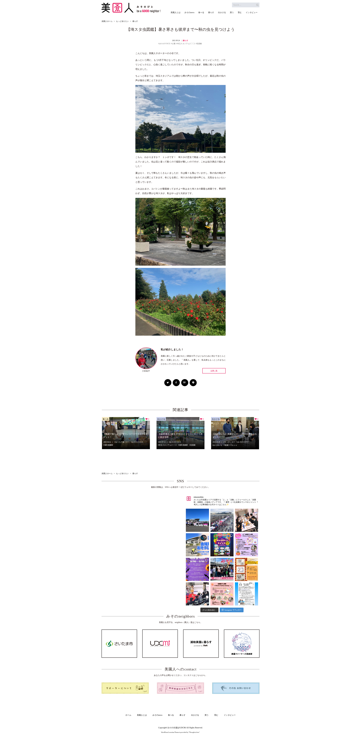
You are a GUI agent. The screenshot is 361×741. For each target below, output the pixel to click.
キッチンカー (229, 442)
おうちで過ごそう (122, 442)
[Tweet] (167, 382)
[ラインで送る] (193, 382)
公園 (173, 44)
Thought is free (194, 732)
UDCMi (183, 728)
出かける (161, 419)
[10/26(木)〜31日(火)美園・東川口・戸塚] (197, 569)
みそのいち (217, 445)
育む (216, 715)
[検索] (257, 5)
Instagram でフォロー (233, 610)
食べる (106, 419)
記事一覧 (214, 371)
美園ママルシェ (231, 445)
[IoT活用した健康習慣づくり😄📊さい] (246, 594)
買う (207, 715)
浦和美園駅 (108, 445)
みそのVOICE (164, 44)
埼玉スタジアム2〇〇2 (186, 44)
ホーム (128, 715)
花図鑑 (199, 44)
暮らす (185, 40)
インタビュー (230, 715)
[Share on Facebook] (176, 382)
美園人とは (142, 715)
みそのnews (157, 715)
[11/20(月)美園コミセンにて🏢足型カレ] (246, 569)
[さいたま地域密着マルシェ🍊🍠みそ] (222, 569)
